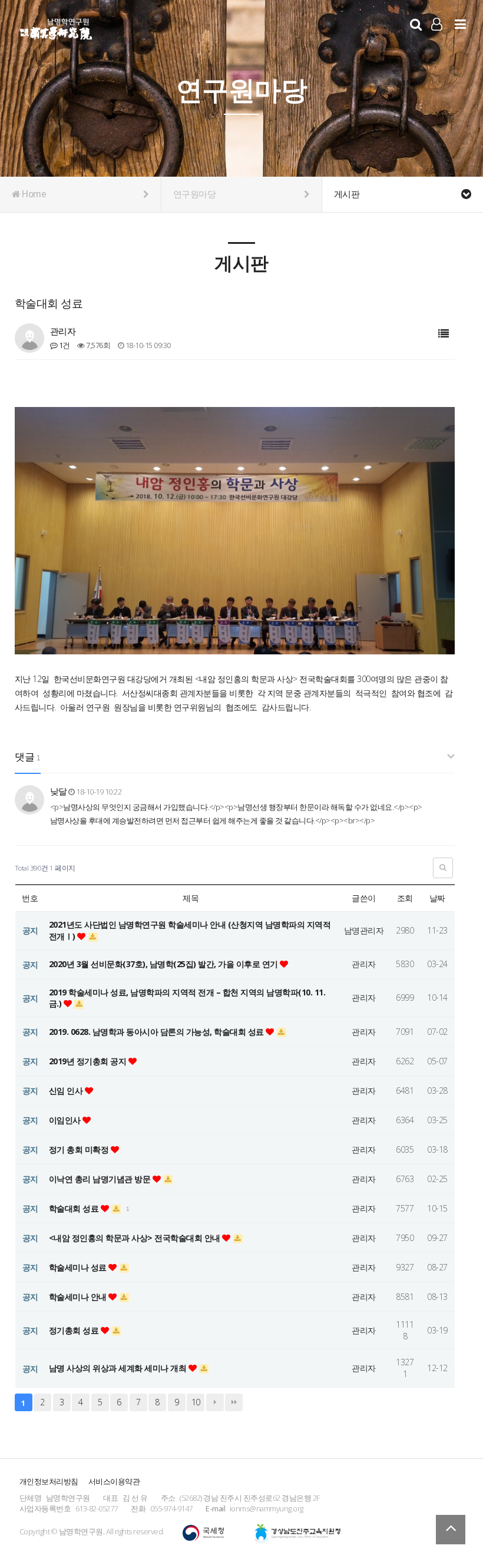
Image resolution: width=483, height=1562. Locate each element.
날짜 (437, 898)
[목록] (443, 333)
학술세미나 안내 (79, 1296)
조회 (405, 898)
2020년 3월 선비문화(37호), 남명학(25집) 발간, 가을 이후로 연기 (164, 963)
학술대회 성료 (75, 1208)
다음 (215, 1402)
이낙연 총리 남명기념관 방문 (101, 1178)
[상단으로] (450, 1529)
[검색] (416, 24)
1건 (63, 345)
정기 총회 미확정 (80, 1149)
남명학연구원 (56, 27)
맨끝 (234, 1402)
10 (195, 1402)
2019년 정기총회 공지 (88, 1061)
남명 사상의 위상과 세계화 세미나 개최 (118, 1368)
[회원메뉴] (436, 24)
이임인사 (66, 1120)
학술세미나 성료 (79, 1267)
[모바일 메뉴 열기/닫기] (460, 24)
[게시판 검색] (443, 868)
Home (33, 194)
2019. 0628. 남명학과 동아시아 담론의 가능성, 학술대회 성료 (157, 1031)
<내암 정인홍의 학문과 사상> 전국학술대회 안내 (136, 1237)
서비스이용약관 (114, 1481)
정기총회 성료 (75, 1330)
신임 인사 (67, 1090)
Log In (437, 41)
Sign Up (437, 41)
